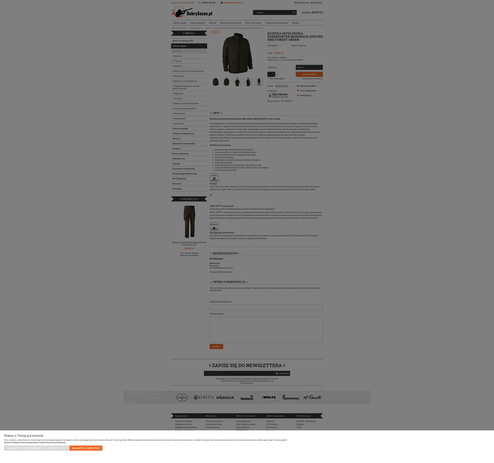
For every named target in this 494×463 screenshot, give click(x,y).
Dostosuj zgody (56, 448)
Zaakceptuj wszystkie (86, 448)
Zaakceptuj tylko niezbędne (24, 448)
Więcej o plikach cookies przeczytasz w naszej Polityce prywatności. (35, 442)
